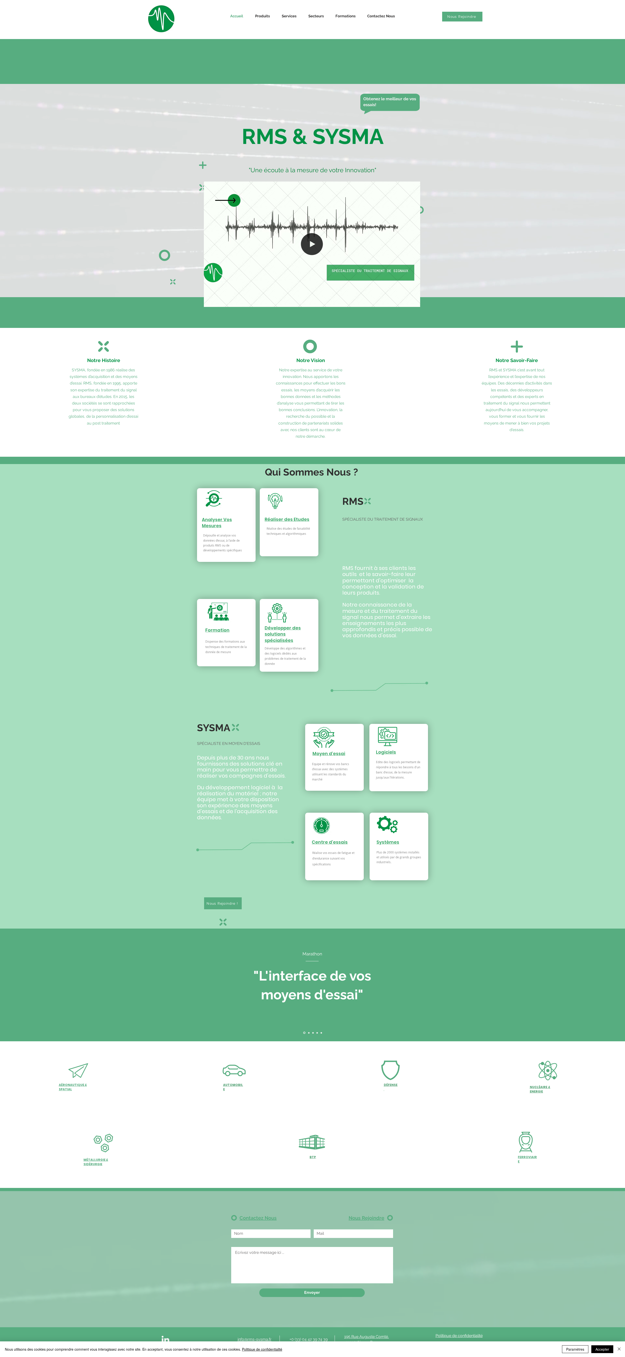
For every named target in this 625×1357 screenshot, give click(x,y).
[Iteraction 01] (313, 1033)
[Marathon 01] (304, 1032)
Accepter (602, 1349)
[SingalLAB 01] (308, 1032)
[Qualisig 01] (321, 1032)
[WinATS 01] (317, 1032)
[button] (414, 301)
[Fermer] (619, 1349)
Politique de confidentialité (262, 1349)
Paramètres (575, 1349)
